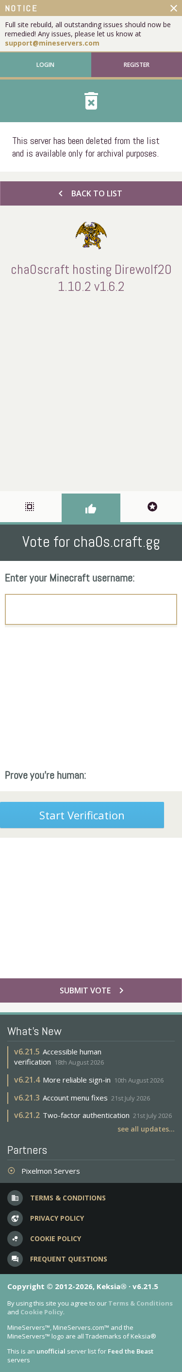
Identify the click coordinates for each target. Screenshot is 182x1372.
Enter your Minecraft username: (70, 577)
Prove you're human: (45, 775)
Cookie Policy (41, 1312)
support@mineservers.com (52, 43)
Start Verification (82, 815)
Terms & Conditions (140, 1303)
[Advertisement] (91, 390)
